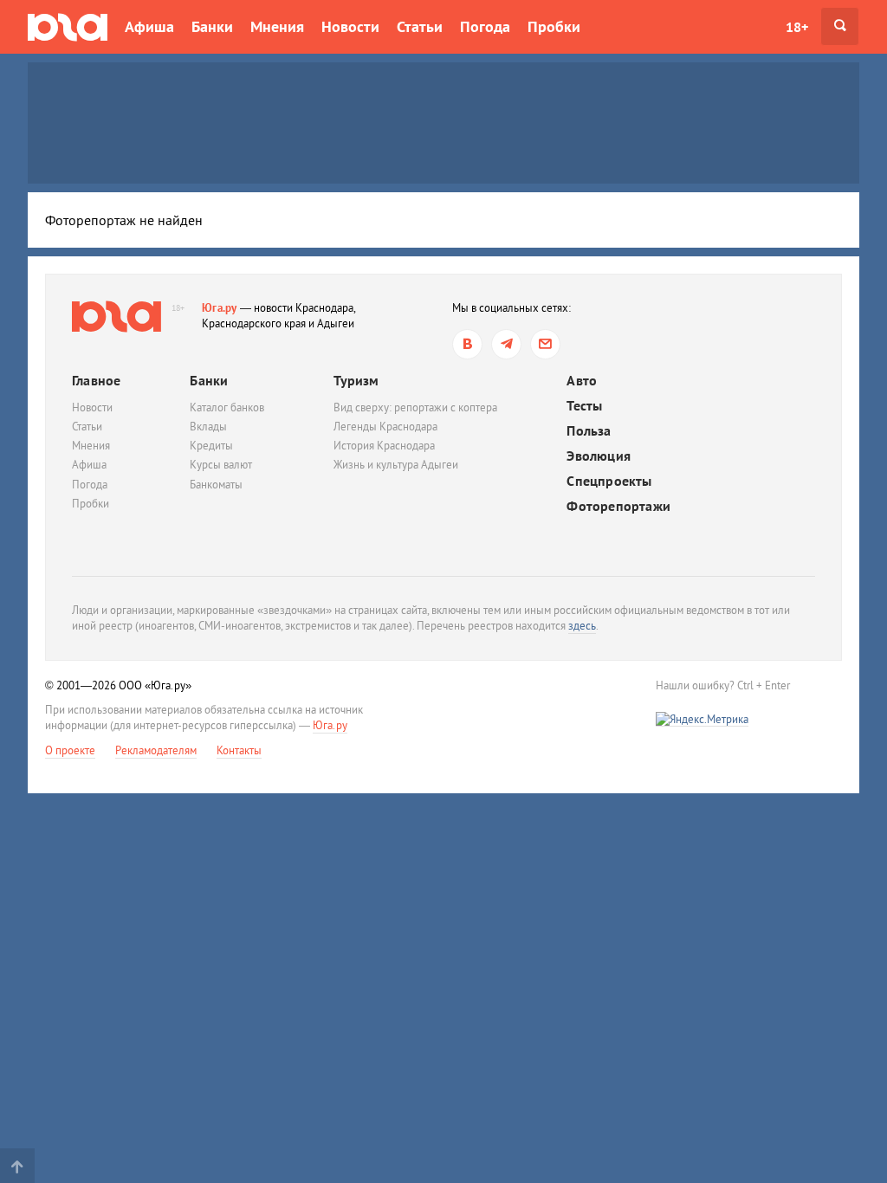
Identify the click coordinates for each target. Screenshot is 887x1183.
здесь (582, 625)
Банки (212, 26)
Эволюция (599, 456)
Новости (350, 26)
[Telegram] (506, 344)
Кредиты (211, 445)
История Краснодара (384, 445)
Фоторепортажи (618, 506)
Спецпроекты (609, 481)
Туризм (356, 380)
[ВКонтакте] (467, 344)
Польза (589, 431)
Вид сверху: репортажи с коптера (415, 407)
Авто (582, 380)
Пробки (554, 26)
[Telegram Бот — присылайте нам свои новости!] (545, 344)
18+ (797, 27)
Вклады (208, 426)
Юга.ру (219, 308)
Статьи (420, 26)
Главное (96, 380)
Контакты (239, 750)
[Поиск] (839, 26)
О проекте (70, 750)
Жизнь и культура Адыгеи (395, 464)
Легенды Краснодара (385, 426)
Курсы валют (221, 464)
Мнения (277, 26)
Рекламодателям (156, 750)
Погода (485, 26)
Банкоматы (216, 484)
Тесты (584, 406)
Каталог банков (227, 407)
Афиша (149, 26)
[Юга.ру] (67, 26)
